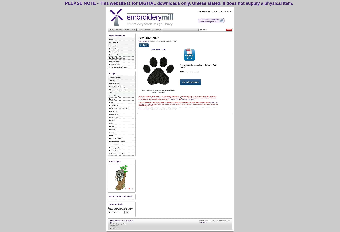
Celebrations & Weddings (117, 87)
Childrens (112, 93)
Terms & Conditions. (188, 99)
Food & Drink (113, 105)
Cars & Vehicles (114, 84)
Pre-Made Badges (115, 64)
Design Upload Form (116, 148)
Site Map (158, 30)
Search (140, 30)
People (111, 126)
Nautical (111, 120)
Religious (112, 129)
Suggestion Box (114, 52)
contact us (213, 102)
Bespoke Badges (114, 61)
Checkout (214, 11)
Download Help (114, 49)
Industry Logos (114, 111)
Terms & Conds (130, 30)
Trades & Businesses (116, 145)
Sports (111, 135)
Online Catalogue (143, 41)
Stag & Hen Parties (115, 138)
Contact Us (149, 30)
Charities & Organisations (117, 90)
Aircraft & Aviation (115, 77)
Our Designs (114, 162)
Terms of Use (113, 46)
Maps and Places (114, 114)
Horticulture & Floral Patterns (118, 108)
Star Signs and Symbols (117, 142)
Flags (111, 102)
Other (111, 123)
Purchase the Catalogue (117, 58)
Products (119, 30)
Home (112, 30)
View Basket (204, 11)
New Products (113, 43)
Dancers (112, 99)
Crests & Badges (114, 96)
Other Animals (160, 41)
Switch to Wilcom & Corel (117, 154)
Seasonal (112, 132)
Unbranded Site (114, 55)
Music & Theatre (114, 117)
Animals (111, 80)
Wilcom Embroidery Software (118, 67)
